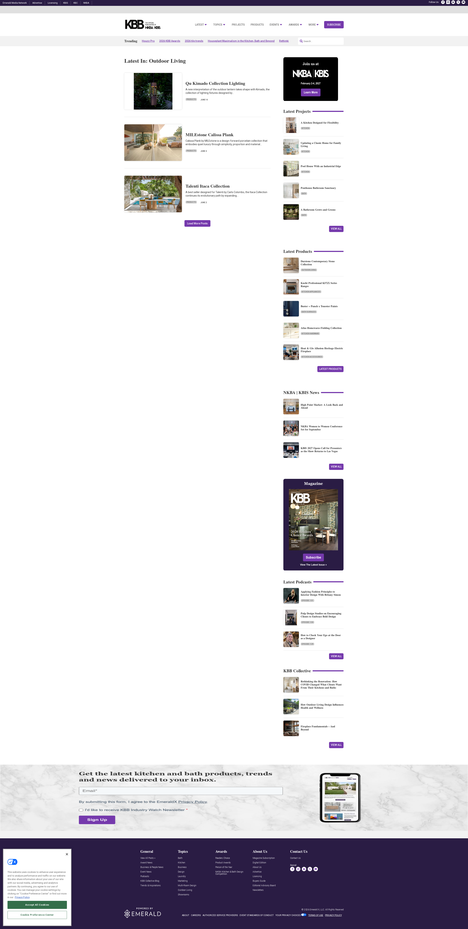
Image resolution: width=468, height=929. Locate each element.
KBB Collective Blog (149, 881)
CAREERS (196, 915)
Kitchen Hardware (310, 334)
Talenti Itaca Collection (208, 186)
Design (181, 872)
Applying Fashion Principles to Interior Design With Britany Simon (321, 593)
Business (182, 867)
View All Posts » (147, 858)
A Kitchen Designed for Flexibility (320, 123)
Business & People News (151, 867)
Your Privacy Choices (288, 915)
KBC (75, 3)
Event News (146, 872)
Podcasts (144, 876)
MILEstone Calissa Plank (209, 134)
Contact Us (295, 858)
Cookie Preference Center (37, 914)
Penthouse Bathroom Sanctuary (318, 188)
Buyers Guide (259, 881)
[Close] (67, 854)
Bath (304, 194)
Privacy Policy (22, 897)
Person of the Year (223, 867)
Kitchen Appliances (311, 292)
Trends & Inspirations (150, 885)
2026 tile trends (194, 40)
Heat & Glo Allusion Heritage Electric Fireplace (322, 349)
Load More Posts (197, 223)
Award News (146, 863)
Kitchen (305, 128)
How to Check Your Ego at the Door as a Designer (321, 636)
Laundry (182, 876)
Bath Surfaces (309, 312)
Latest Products (330, 369)
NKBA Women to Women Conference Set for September (321, 427)
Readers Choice (222, 858)
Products (257, 24)
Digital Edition (259, 863)
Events (274, 24)
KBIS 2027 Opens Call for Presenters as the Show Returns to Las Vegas (321, 449)
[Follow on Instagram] (448, 2)
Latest (199, 24)
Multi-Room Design (187, 885)
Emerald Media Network (15, 3)
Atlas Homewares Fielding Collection (321, 328)
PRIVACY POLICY (333, 915)
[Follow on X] (458, 2)
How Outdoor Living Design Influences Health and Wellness (322, 706)
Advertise (37, 3)
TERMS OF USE (315, 915)
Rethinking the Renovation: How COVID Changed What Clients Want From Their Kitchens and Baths (321, 684)
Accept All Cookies (37, 904)
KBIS (65, 3)
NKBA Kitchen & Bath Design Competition (229, 873)
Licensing (53, 3)
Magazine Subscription (264, 858)
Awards (294, 24)
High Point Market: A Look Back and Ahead (322, 406)
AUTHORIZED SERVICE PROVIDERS (220, 915)
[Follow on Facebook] (443, 2)
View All (336, 228)
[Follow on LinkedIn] (453, 2)
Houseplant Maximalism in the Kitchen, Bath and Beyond (241, 40)
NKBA (86, 3)
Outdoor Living (309, 270)
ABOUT (185, 915)
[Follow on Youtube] (463, 2)
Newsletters (258, 890)
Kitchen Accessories (312, 357)
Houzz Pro (148, 40)
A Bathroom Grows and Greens (318, 210)
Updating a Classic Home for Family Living (321, 144)
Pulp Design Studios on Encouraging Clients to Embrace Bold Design (321, 614)
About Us (257, 867)
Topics (217, 24)
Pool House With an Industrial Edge (321, 166)
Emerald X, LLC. (317, 909)
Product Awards (223, 863)
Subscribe (334, 24)
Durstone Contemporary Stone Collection (318, 262)
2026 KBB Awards (169, 40)
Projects (238, 24)
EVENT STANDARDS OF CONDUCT (257, 915)
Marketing (183, 881)
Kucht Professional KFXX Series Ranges (319, 284)
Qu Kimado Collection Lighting (215, 83)
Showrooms (183, 895)
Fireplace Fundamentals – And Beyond (318, 727)
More (312, 24)
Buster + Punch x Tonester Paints (319, 306)
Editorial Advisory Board (264, 885)
